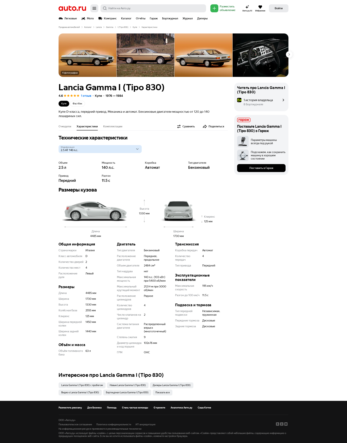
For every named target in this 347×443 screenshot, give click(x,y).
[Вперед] (289, 54)
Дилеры (202, 18)
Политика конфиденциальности (113, 424)
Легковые (70, 18)
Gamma (109, 27)
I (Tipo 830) (123, 27)
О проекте (159, 407)
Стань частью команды (135, 407)
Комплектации (112, 126)
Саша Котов (204, 407)
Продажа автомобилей (69, 27)
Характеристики (87, 126)
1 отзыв (86, 95)
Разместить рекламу (70, 407)
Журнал (188, 18)
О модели (65, 126)
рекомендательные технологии (124, 428)
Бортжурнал (170, 18)
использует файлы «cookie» (91, 433)
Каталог (126, 18)
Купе (135, 27)
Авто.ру (72, 8)
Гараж (154, 18)
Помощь (112, 407)
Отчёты (140, 18)
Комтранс (110, 18)
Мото (90, 18)
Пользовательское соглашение (75, 424)
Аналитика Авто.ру (181, 407)
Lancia (99, 27)
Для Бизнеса (94, 407)
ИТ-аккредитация (145, 424)
